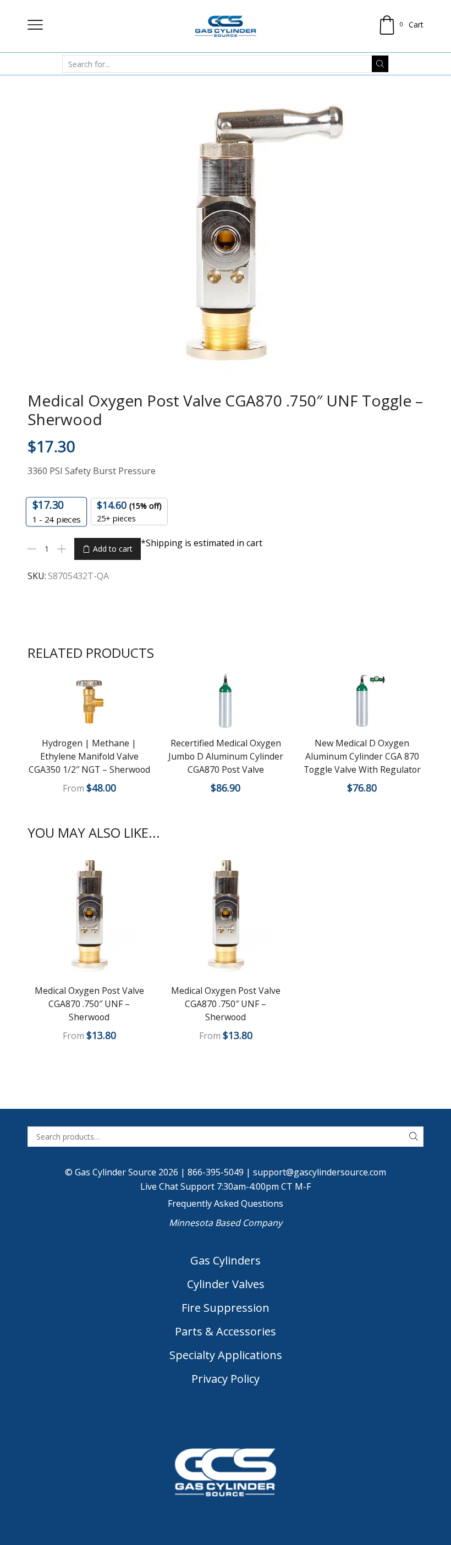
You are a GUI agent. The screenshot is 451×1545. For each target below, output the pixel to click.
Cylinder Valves (226, 1284)
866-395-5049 (216, 1172)
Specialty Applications (225, 1355)
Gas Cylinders (225, 1260)
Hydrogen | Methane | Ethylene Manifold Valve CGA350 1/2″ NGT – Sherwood (89, 756)
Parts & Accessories (225, 1331)
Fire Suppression (226, 1307)
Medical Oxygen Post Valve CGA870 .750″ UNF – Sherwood (89, 1004)
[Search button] (380, 64)
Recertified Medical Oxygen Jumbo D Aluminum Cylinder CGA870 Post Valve (225, 756)
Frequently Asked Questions (225, 1203)
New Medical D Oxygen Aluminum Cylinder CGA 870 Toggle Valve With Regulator (362, 756)
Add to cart (113, 548)
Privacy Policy (225, 1378)
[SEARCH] (413, 1136)
